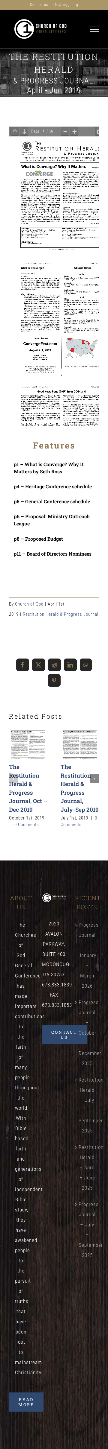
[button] (13, 778)
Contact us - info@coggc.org (54, 5)
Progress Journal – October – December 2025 (87, 1032)
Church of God (29, 604)
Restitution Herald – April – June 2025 (87, 1167)
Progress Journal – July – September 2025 (87, 1229)
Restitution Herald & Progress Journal (60, 614)
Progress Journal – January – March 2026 (87, 955)
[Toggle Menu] (94, 29)
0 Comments (26, 824)
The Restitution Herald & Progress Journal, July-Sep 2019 (80, 744)
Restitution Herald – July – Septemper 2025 (87, 1105)
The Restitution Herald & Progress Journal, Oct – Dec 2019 (28, 744)
